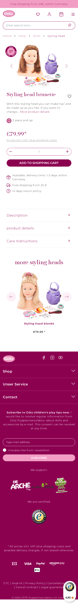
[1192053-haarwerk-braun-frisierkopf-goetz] (39, 66)
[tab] (39, 215)
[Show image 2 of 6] (31, 78)
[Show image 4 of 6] (41, 78)
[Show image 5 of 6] (46, 78)
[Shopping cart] (61, 14)
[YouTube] (60, 358)
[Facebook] (44, 358)
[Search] (69, 25)
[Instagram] (52, 358)
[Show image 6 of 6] (51, 78)
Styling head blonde (39, 323)
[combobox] (33, 25)
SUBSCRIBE (39, 458)
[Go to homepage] (9, 13)
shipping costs (53, 546)
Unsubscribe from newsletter (29, 450)
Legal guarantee (52, 587)
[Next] (66, 66)
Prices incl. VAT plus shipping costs (32, 140)
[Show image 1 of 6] (26, 78)
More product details (35, 111)
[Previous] (11, 66)
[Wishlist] (38, 14)
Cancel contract (27, 587)
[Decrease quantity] (10, 152)
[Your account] (49, 14)
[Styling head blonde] (39, 295)
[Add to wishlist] (69, 96)
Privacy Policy (35, 583)
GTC (6, 583)
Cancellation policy (61, 583)
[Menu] (71, 14)
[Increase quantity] (67, 152)
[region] (39, 66)
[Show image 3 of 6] (36, 78)
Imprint (17, 583)
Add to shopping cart (39, 163)
